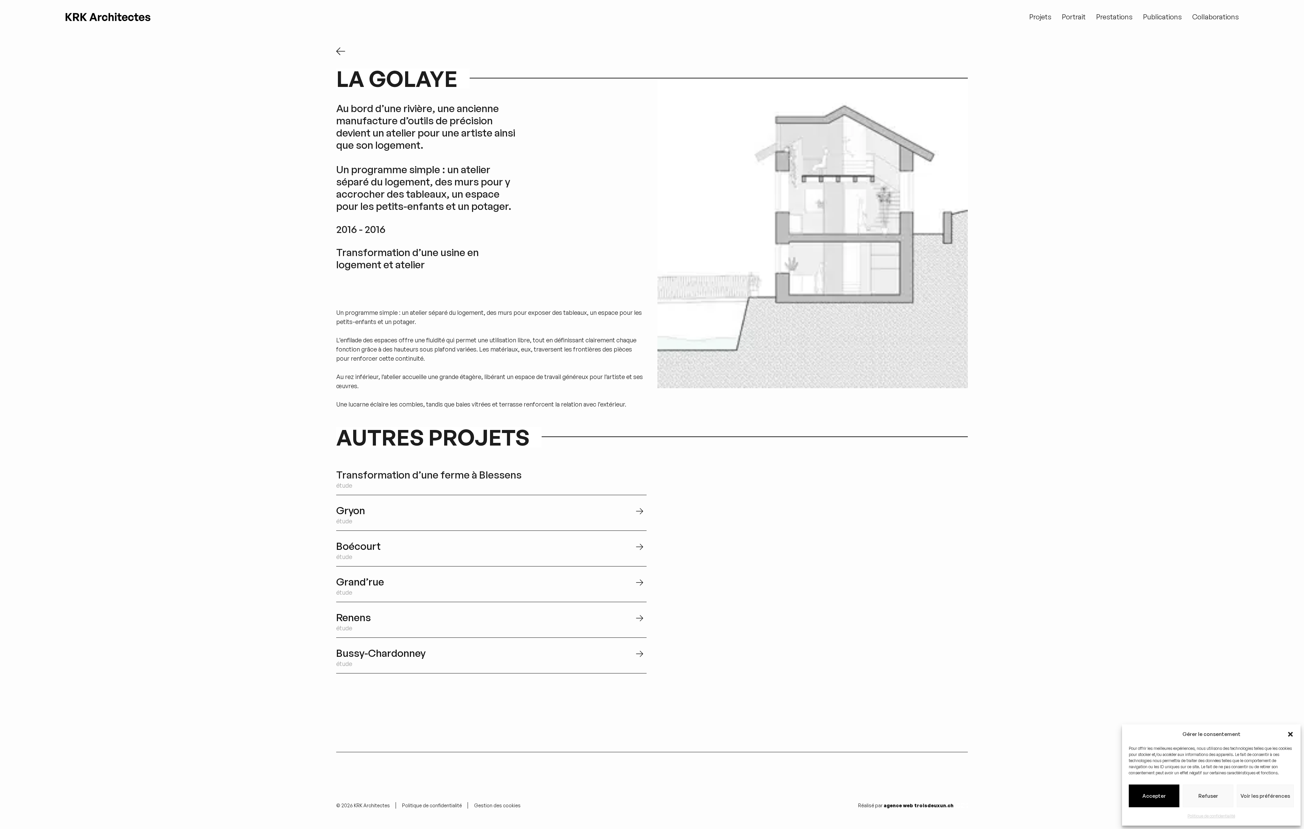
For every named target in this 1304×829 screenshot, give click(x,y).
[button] (1290, 734)
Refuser (1208, 796)
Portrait (1074, 17)
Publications (1162, 17)
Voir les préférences (1265, 796)
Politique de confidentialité (1211, 815)
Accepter (1154, 796)
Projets (1040, 17)
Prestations (1114, 17)
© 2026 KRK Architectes (363, 805)
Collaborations (1215, 17)
